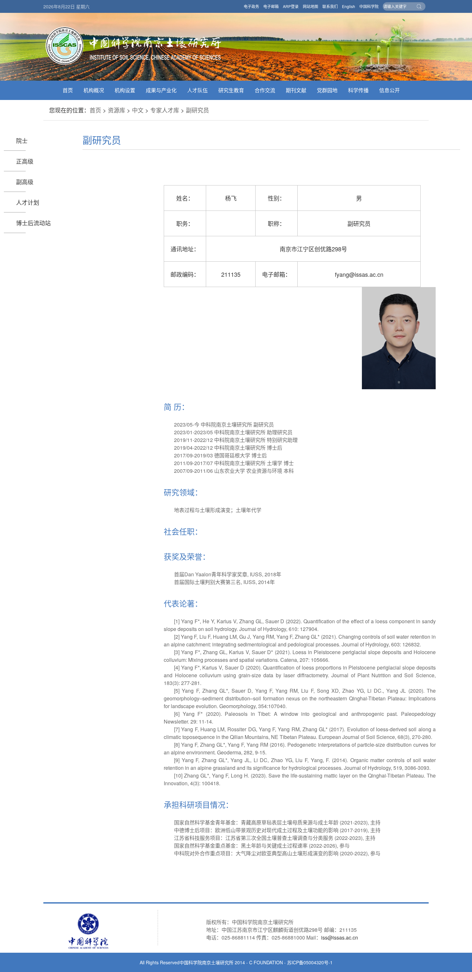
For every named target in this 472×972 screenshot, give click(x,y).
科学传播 (358, 90)
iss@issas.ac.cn (339, 937)
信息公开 (389, 90)
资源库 (116, 110)
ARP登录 (291, 6)
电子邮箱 (271, 6)
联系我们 (330, 6)
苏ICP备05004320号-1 (310, 962)
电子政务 (251, 6)
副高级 (24, 181)
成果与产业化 (161, 90)
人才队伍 (197, 90)
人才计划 (27, 202)
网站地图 (310, 6)
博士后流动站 (33, 223)
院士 (22, 140)
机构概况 (93, 90)
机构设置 (125, 90)
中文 (138, 110)
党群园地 (327, 90)
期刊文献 (296, 90)
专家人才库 (164, 110)
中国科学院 (369, 6)
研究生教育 (231, 90)
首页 (68, 90)
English (348, 6)
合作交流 (265, 90)
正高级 (24, 161)
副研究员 (197, 110)
